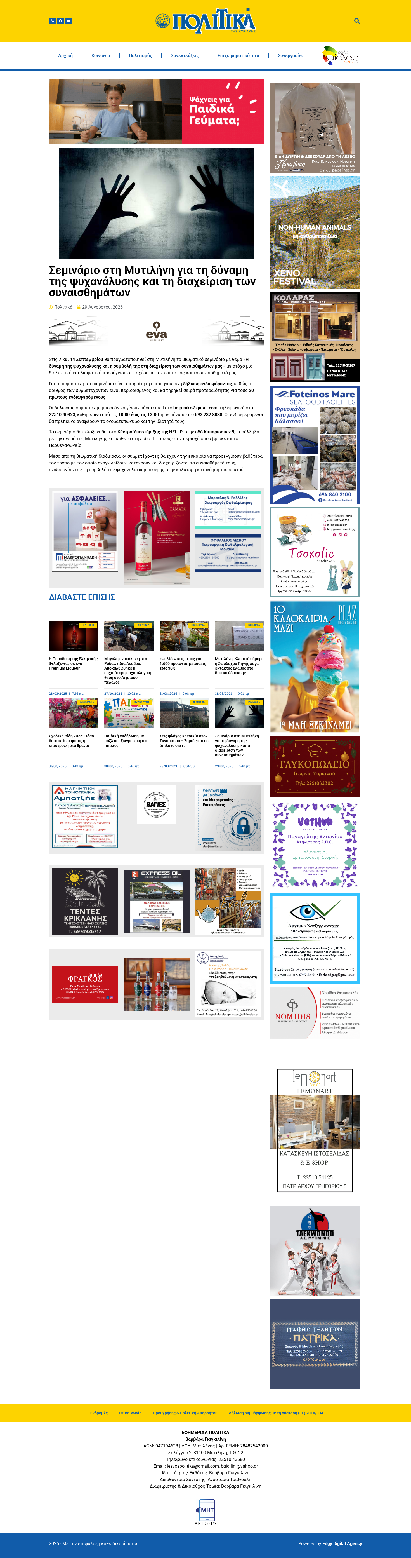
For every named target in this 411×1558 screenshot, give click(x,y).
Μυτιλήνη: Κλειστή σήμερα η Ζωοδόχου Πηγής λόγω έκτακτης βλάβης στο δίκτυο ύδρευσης (239, 665)
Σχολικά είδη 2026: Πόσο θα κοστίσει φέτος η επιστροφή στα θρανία (71, 741)
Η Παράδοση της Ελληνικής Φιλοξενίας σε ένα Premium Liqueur (73, 663)
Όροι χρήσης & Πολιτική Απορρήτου (185, 1413)
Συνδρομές (98, 1413)
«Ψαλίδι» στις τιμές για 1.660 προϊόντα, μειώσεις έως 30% (183, 663)
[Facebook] (60, 21)
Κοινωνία (100, 55)
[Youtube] (68, 21)
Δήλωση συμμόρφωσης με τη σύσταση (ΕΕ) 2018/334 (276, 1413)
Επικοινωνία (130, 1413)
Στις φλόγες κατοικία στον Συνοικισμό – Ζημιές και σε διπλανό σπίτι (184, 741)
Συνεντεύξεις (185, 55)
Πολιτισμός (140, 55)
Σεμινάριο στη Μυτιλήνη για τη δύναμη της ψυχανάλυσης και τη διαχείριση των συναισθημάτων (237, 745)
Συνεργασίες (291, 55)
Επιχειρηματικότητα (238, 55)
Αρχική (65, 55)
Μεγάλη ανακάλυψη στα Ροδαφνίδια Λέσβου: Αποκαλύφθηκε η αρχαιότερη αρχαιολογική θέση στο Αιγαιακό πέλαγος (127, 670)
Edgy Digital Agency (342, 1543)
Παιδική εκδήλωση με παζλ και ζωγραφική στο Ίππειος (126, 741)
